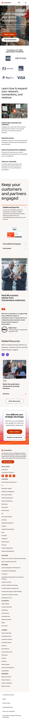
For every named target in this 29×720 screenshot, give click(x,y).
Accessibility (5, 671)
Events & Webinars (7, 683)
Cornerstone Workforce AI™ (9, 482)
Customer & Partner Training (10, 595)
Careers (4, 658)
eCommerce (7, 248)
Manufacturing (6, 616)
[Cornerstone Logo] (6, 3)
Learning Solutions (7, 517)
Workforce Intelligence (8, 491)
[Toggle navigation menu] (25, 3)
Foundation (5, 649)
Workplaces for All (7, 598)
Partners (4, 661)
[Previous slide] (3, 354)
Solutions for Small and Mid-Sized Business (14, 558)
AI (2, 485)
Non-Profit (4, 626)
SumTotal (4, 535)
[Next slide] (7, 354)
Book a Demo (9, 34)
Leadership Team (6, 636)
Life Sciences (5, 613)
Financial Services (7, 607)
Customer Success (7, 639)
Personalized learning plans (12, 244)
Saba (3, 532)
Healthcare (5, 610)
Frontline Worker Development (10, 588)
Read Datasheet (10, 40)
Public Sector (5, 604)
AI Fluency (4, 574)
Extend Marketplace (7, 551)
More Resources (14, 401)
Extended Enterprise (7, 523)
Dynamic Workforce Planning (10, 585)
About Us (4, 646)
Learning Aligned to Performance (11, 568)
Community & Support (8, 472)
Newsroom (5, 655)
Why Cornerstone (6, 633)
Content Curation (6, 582)
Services (4, 545)
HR (2, 513)
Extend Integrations (7, 548)
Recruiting (4, 504)
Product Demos (6, 680)
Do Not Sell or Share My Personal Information (11, 716)
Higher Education (6, 619)
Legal (4, 699)
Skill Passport (5, 542)
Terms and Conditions (8, 711)
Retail (3, 623)
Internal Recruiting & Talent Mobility (12, 591)
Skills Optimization (7, 495)
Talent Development (7, 498)
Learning (4, 520)
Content (4, 526)
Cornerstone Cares (7, 652)
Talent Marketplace (7, 501)
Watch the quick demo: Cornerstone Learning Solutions (13, 360)
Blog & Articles (6, 686)
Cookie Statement (7, 707)
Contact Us (5, 469)
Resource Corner (6, 677)
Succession (5, 507)
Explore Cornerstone (14, 437)
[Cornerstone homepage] (14, 450)
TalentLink (4, 539)
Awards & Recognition (8, 667)
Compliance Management (9, 571)
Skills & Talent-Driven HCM (9, 562)
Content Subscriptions (8, 529)
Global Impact (6, 664)
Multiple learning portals (11, 207)
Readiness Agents (7, 488)
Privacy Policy (6, 703)
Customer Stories (6, 642)
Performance (5, 510)
